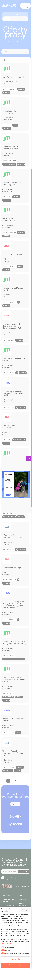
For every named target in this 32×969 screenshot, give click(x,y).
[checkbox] (7, 947)
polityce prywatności (6, 943)
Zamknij (28, 458)
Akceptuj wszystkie (15, 965)
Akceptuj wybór (15, 959)
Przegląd (26, 910)
